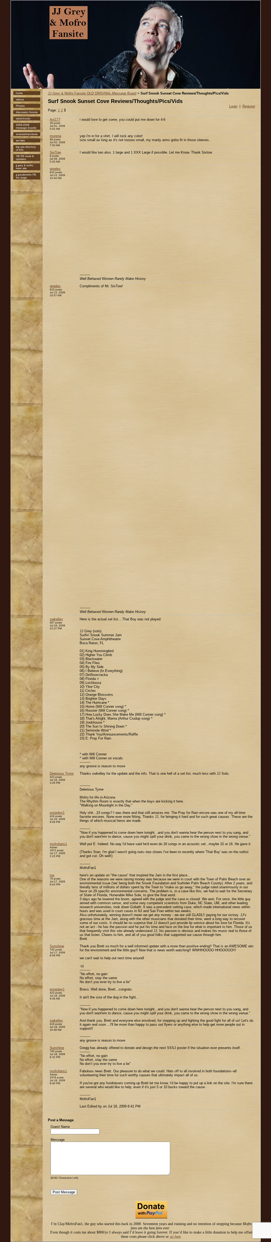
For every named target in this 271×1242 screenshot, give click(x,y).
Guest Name (60, 1127)
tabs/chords (23, 118)
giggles (55, 169)
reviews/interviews (27, 134)
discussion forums (27, 112)
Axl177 (55, 120)
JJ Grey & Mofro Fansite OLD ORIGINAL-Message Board (92, 93)
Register (248, 106)
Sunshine (57, 946)
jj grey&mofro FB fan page (26, 176)
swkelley (56, 619)
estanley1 (57, 813)
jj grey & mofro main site (24, 167)
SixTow (55, 152)
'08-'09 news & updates (25, 157)
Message (58, 1140)
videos (20, 99)
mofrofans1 (58, 844)
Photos (20, 105)
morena (55, 136)
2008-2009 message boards (26, 126)
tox (52, 875)
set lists (20, 140)
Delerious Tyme (62, 773)
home (19, 93)
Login (233, 106)
